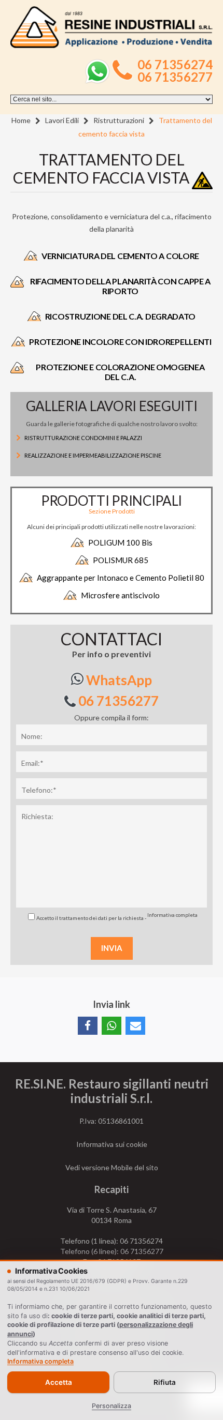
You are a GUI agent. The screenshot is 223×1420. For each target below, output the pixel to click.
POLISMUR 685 (120, 560)
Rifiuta (165, 1382)
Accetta (58, 1382)
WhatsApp (117, 680)
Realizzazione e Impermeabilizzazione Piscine (92, 455)
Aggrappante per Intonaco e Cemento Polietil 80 (120, 577)
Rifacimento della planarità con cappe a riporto (120, 286)
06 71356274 (175, 64)
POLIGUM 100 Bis (120, 542)
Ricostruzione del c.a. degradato (120, 316)
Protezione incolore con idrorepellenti (120, 341)
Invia (111, 948)
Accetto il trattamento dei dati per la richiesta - (117, 916)
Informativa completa (172, 915)
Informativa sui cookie (111, 1144)
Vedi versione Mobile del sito (111, 1167)
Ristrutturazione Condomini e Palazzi (83, 437)
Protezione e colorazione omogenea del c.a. (120, 372)
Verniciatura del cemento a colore (120, 256)
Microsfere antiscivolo (120, 595)
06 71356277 (175, 77)
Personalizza (111, 1406)
